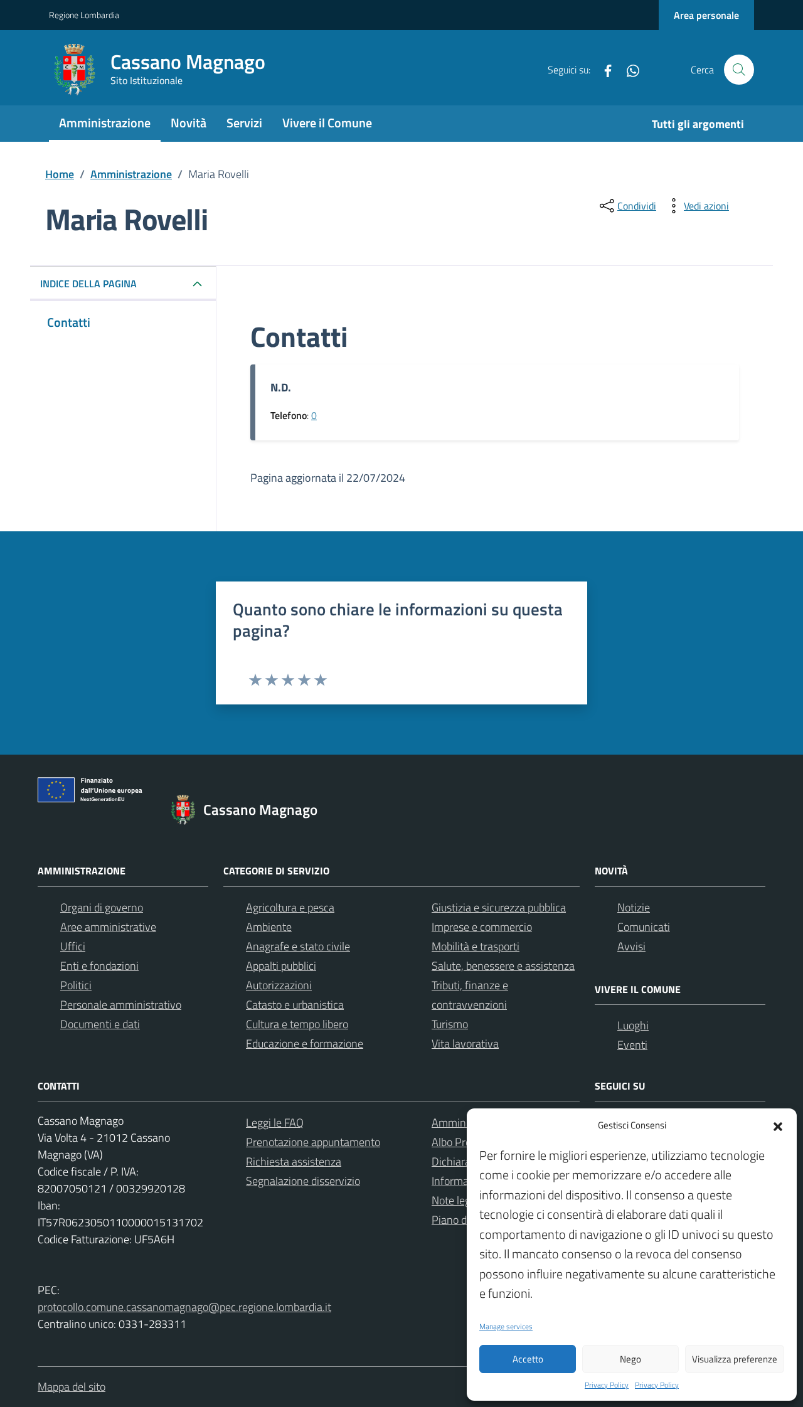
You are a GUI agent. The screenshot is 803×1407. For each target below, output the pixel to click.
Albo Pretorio (462, 1142)
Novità (188, 122)
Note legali (456, 1200)
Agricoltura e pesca (290, 907)
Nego (630, 1359)
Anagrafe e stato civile (298, 946)
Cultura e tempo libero (297, 1024)
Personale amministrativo (120, 1004)
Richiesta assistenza (293, 1161)
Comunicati (643, 926)
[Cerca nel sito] (739, 70)
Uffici (72, 946)
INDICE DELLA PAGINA (88, 283)
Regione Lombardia (84, 14)
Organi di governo (101, 907)
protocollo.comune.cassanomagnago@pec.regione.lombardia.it (184, 1306)
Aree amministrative (108, 926)
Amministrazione (105, 122)
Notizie (633, 907)
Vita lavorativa (465, 1043)
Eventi (632, 1044)
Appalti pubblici (281, 965)
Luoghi (633, 1025)
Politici (76, 985)
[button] (778, 1125)
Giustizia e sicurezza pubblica (499, 907)
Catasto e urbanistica (295, 1004)
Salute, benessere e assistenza (503, 965)
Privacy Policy (607, 1385)
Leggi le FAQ (275, 1122)
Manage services (506, 1326)
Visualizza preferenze (734, 1359)
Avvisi (631, 946)
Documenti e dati (100, 1024)
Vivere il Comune (327, 122)
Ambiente (269, 926)
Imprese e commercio (482, 926)
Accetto (528, 1359)
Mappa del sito (71, 1386)
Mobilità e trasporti (475, 946)
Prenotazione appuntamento (313, 1142)
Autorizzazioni (279, 985)
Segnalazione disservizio (303, 1180)
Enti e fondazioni (99, 965)
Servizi (244, 122)
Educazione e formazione (304, 1043)
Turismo (450, 1024)
